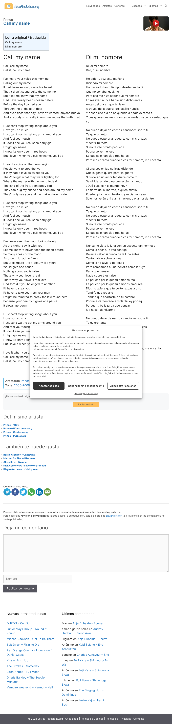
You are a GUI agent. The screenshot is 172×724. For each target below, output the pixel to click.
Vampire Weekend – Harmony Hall (30, 687)
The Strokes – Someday (23, 666)
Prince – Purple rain (14, 435)
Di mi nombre (13, 46)
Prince (25, 381)
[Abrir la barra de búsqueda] (166, 6)
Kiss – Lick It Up (17, 660)
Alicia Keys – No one (15, 462)
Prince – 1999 (11, 424)
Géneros (119, 5)
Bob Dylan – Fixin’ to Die (23, 644)
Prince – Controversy (15, 432)
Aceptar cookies (49, 385)
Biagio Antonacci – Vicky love (20, 469)
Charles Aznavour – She (93, 654)
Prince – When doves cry (17, 428)
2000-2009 (22, 385)
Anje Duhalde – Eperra (88, 623)
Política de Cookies (92, 718)
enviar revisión (114, 515)
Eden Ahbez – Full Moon (23, 671)
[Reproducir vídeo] (156, 23)
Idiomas (153, 5)
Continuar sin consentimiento (86, 385)
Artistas (107, 5)
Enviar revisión (86, 404)
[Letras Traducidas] (21, 5)
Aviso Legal (71, 718)
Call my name (13, 42)
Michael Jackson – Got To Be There (30, 639)
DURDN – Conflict (18, 623)
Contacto (138, 718)
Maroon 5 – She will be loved (19, 458)
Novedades (93, 5)
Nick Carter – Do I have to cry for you (24, 465)
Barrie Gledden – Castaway (19, 454)
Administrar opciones (123, 385)
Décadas (137, 5)
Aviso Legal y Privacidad (86, 393)
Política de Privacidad (118, 718)
